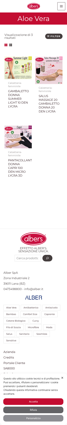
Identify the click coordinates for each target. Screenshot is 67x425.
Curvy (35, 320)
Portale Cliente (14, 363)
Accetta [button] (33, 401)
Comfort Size (30, 314)
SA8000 (9, 368)
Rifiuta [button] (33, 409)
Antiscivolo (51, 307)
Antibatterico (31, 307)
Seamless (41, 334)
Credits (8, 357)
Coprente (49, 314)
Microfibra (33, 327)
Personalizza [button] (33, 418)
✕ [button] (62, 378)
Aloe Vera (11, 307)
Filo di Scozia (13, 327)
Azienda (9, 352)
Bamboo (11, 314)
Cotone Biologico (15, 320)
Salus (9, 334)
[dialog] (33, 399)
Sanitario (24, 334)
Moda (49, 327)
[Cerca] (47, 258)
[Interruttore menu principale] (61, 6)
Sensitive (11, 340)
